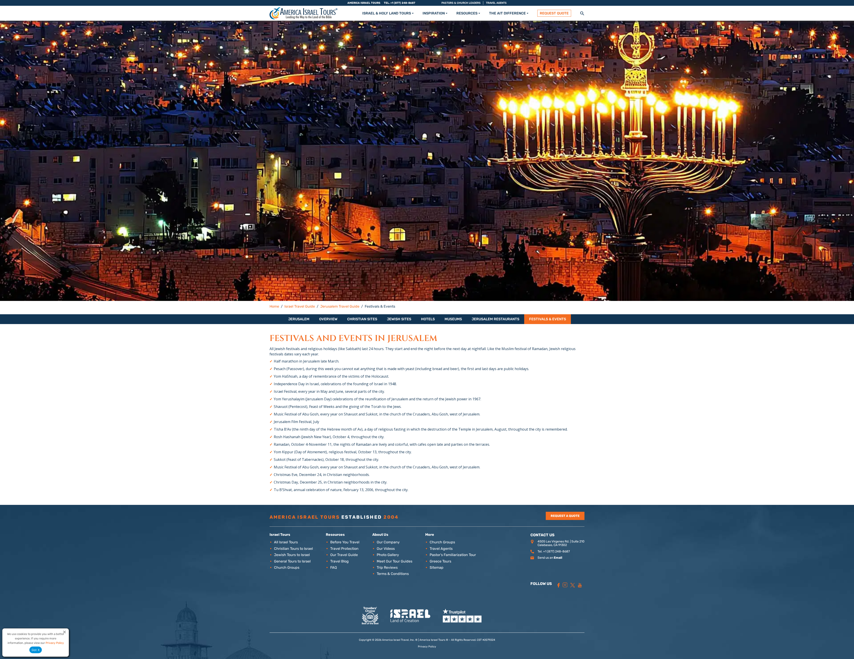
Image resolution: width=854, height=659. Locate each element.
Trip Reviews (387, 567)
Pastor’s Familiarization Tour (453, 555)
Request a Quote (565, 516)
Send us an (550, 558)
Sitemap (436, 567)
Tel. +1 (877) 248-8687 (399, 2)
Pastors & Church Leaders (461, 2)
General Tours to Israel (292, 561)
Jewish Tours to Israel (292, 555)
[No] (64, 632)
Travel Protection (344, 548)
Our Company (388, 542)
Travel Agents (496, 2)
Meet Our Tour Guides (394, 561)
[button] (582, 13)
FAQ (333, 567)
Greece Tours (440, 561)
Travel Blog (339, 561)
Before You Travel (344, 542)
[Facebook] (558, 585)
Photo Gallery (388, 555)
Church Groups (286, 567)
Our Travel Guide (344, 555)
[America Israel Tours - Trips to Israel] (303, 13)
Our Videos (386, 548)
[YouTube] (580, 585)
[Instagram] (565, 584)
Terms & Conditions (393, 574)
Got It (36, 650)
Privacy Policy (427, 646)
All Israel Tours (286, 542)
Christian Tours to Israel (293, 548)
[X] (572, 585)
